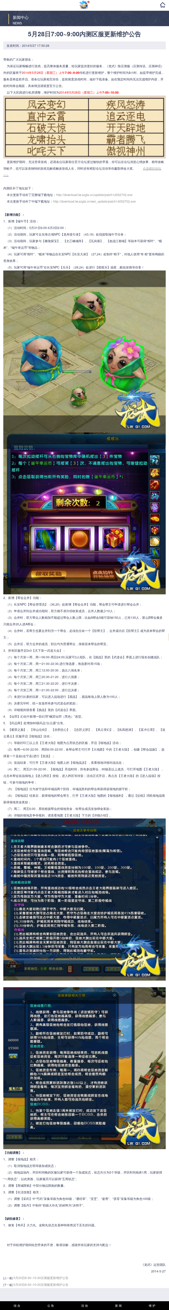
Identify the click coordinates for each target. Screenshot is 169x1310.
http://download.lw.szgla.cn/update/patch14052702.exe (94, 194)
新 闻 (118, 1305)
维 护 (152, 1305)
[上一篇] (8, 1278)
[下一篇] (8, 1284)
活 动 (84, 1305)
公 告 (50, 1305)
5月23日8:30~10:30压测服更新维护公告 (40, 1278)
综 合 (17, 1305)
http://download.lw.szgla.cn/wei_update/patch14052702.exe (94, 201)
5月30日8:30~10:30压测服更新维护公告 (40, 1284)
